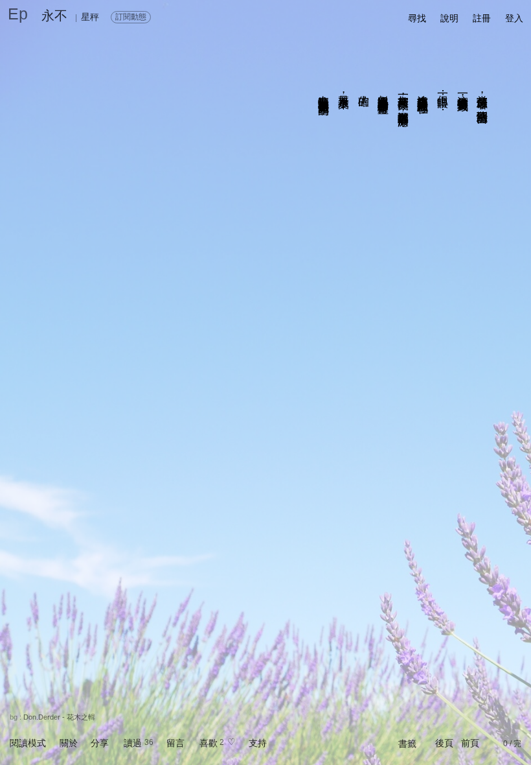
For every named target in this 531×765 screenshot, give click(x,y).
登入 (514, 18)
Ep (18, 14)
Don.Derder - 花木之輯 (59, 717)
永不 (54, 15)
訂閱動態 (130, 16)
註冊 (482, 18)
